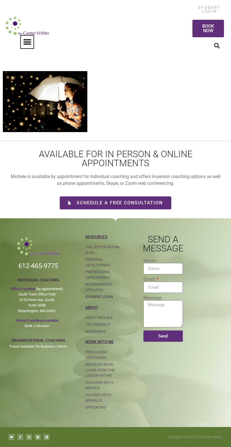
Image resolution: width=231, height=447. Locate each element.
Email (149, 279)
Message (152, 298)
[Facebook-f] (20, 437)
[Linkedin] (46, 437)
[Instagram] (29, 437)
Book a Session (37, 326)
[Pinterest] (38, 437)
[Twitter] (11, 437)
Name (149, 260)
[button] (27, 42)
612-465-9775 (38, 266)
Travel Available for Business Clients (38, 346)
